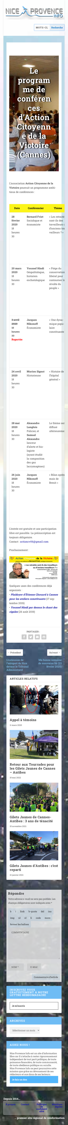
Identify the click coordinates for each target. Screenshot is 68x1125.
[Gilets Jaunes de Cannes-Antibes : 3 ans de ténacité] (34, 797)
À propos (11, 1104)
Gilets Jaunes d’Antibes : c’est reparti (34, 867)
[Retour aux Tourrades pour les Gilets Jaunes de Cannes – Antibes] (34, 744)
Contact (25, 1104)
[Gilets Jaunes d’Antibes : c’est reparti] (34, 845)
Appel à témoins (23, 720)
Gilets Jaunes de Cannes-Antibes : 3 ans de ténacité (31, 819)
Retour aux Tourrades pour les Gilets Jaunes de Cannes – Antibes (32, 768)
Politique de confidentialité (41, 1108)
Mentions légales (57, 1105)
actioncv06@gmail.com (34, 541)
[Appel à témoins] (34, 699)
